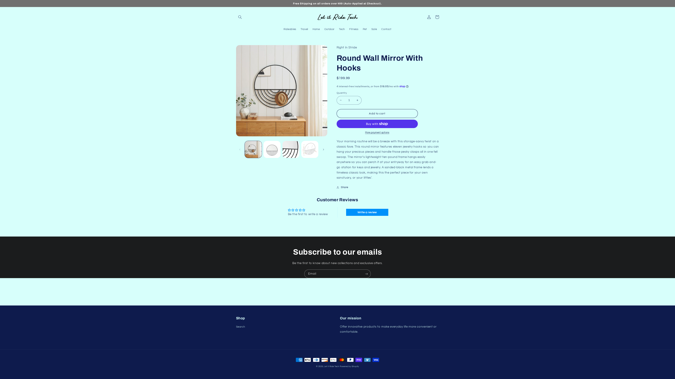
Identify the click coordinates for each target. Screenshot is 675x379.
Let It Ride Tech (331, 366)
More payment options (377, 132)
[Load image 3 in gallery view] (291, 149)
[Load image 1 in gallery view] (253, 149)
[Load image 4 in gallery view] (309, 149)
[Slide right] (323, 149)
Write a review (367, 212)
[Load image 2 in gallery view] (272, 149)
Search (240, 326)
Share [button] (344, 187)
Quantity (342, 93)
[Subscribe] (366, 274)
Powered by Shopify (349, 366)
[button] (240, 17)
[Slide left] (240, 149)
